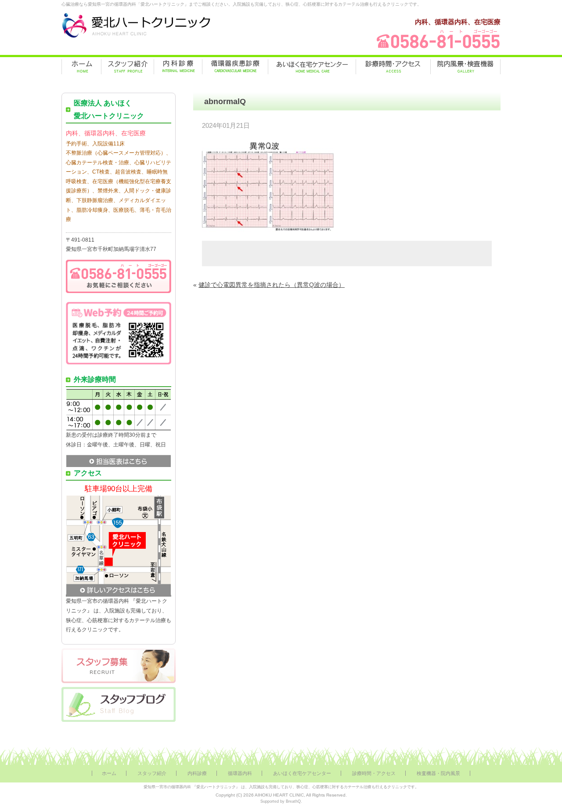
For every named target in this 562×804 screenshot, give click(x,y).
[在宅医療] (312, 66)
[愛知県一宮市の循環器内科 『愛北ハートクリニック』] (136, 37)
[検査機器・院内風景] (465, 66)
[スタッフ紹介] (127, 66)
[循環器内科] (235, 66)
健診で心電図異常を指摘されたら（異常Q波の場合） (271, 284)
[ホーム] (81, 66)
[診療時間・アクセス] (393, 66)
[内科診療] (178, 66)
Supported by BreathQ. (281, 801)
